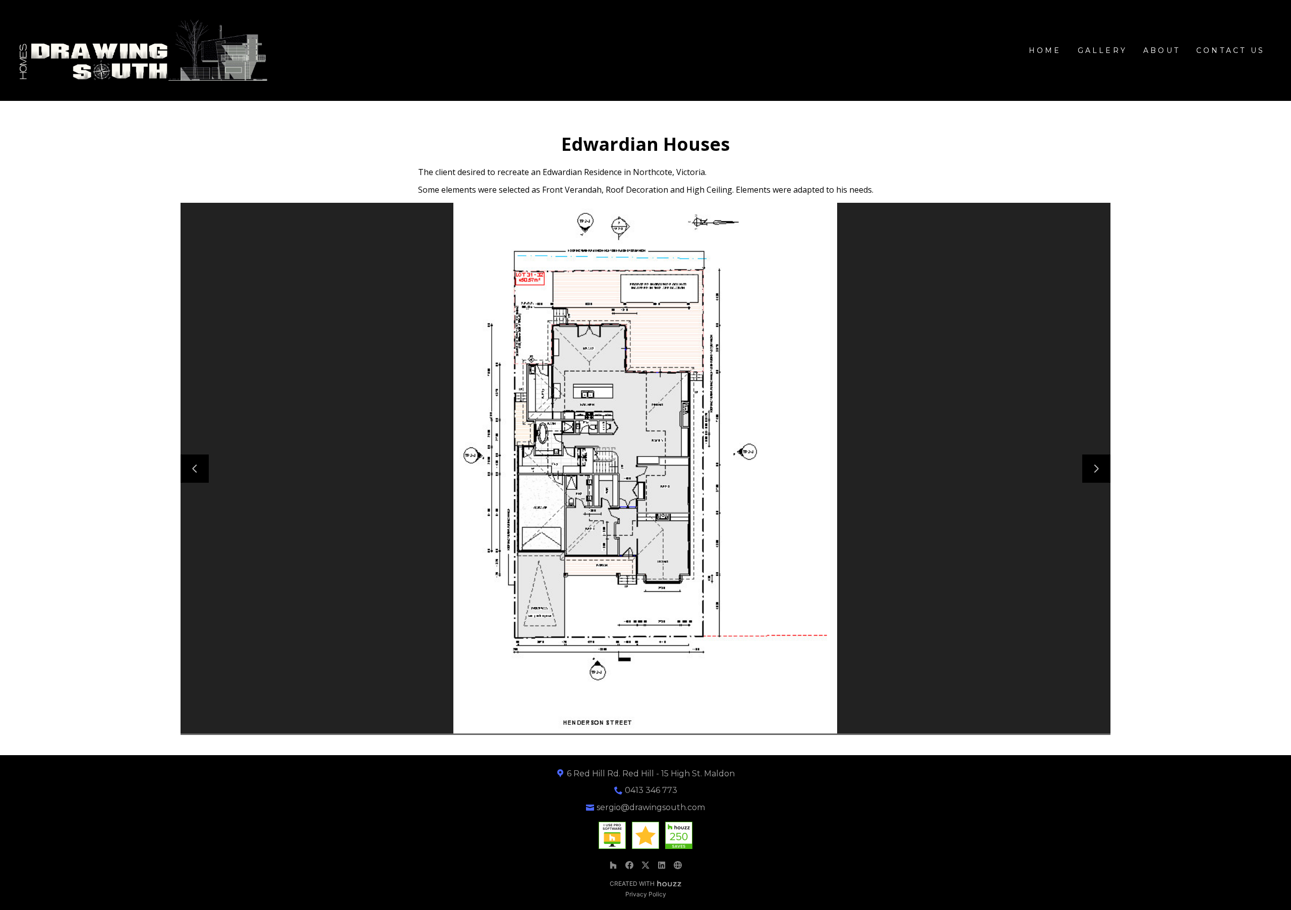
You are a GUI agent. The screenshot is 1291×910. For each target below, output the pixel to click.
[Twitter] (645, 865)
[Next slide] (1096, 468)
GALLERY (1102, 50)
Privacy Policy (645, 894)
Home (1045, 50)
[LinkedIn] (661, 865)
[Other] (677, 865)
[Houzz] (613, 865)
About (1161, 50)
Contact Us (1230, 50)
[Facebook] (629, 865)
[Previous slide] (195, 468)
